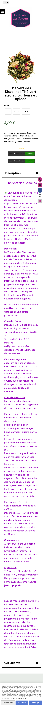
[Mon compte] (40, 185)
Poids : (7, 105)
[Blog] (40, 201)
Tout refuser (22, 703)
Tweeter (21, 148)
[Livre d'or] (40, 195)
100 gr (16, 111)
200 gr (25, 111)
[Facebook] (40, 190)
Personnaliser (8, 703)
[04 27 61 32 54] (40, 179)
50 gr (8, 111)
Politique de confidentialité (18, 698)
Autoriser (29, 154)
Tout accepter (35, 703)
